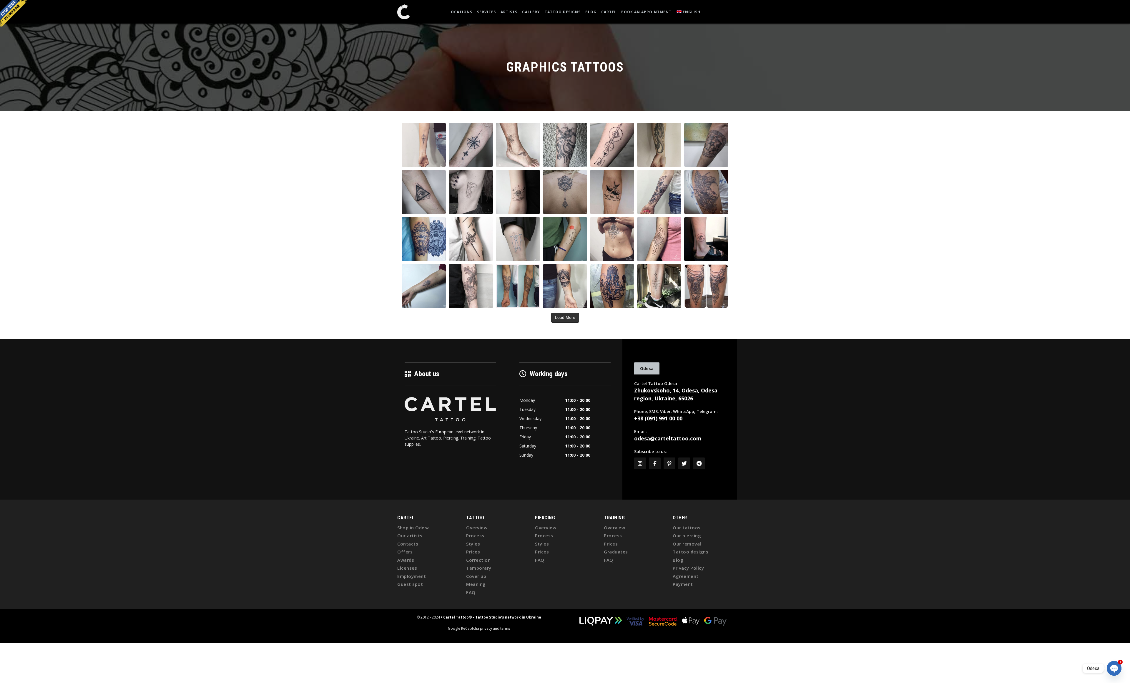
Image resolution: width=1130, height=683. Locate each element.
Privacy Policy (688, 568)
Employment (411, 576)
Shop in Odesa (413, 528)
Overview (476, 528)
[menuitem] (688, 12)
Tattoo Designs (563, 11)
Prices (473, 552)
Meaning (476, 584)
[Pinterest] (669, 463)
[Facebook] (655, 463)
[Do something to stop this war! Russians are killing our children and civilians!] (13, 13)
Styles (473, 544)
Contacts (407, 544)
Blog (590, 11)
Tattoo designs (690, 552)
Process (475, 535)
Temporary (478, 568)
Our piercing (687, 535)
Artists (509, 11)
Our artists (410, 535)
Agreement (686, 576)
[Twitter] (684, 463)
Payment (683, 584)
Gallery (531, 11)
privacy (486, 628)
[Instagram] (640, 463)
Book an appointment (646, 11)
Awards (405, 560)
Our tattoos (687, 528)
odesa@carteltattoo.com (667, 438)
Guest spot (410, 584)
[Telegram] (699, 463)
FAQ (471, 592)
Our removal (687, 544)
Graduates (616, 552)
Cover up (476, 576)
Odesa (647, 368)
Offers (405, 552)
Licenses (407, 568)
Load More (565, 317)
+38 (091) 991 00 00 (658, 418)
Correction (478, 560)
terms (505, 628)
